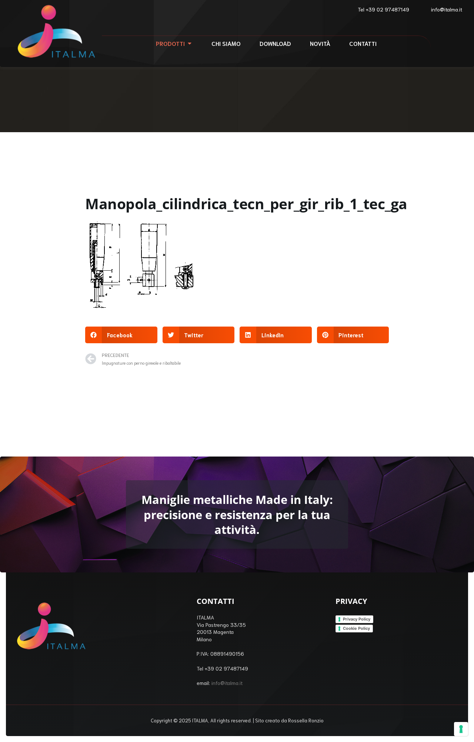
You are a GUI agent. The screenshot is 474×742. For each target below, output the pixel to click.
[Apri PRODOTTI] (190, 43)
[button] (121, 335)
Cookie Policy (356, 628)
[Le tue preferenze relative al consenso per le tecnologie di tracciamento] (461, 729)
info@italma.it (227, 682)
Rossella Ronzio (306, 720)
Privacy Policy (356, 619)
